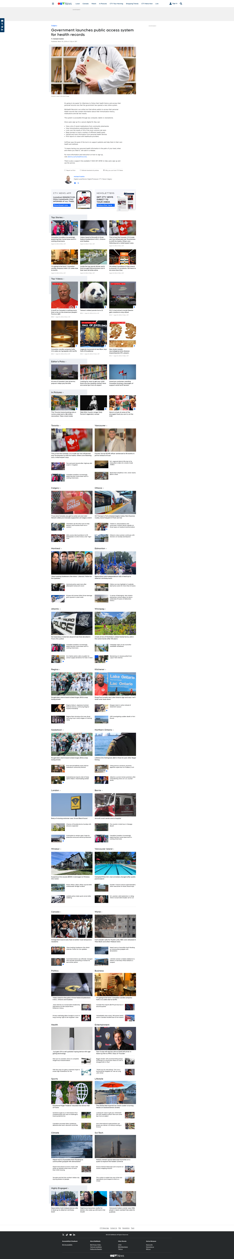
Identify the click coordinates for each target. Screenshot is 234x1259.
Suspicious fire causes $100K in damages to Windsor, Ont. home (70, 878)
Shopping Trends (132, 4)
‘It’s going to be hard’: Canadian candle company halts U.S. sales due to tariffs (64, 268)
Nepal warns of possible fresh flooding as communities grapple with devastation (122, 949)
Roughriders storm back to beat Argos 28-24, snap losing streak (69, 698)
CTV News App (104, 1228)
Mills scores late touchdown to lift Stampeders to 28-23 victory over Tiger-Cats (79, 536)
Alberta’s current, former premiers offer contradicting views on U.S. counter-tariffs (123, 778)
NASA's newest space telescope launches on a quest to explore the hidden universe (113, 1160)
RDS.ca (148, 1249)
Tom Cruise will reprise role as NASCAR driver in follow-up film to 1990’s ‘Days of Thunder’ (113, 1052)
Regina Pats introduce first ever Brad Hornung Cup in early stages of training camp (79, 718)
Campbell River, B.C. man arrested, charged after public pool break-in (115, 878)
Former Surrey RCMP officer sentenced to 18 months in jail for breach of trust (114, 454)
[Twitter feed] (63, 1235)
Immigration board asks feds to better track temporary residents (71, 941)
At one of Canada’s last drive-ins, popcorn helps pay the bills (63, 382)
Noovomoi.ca (150, 1247)
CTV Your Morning (116, 4)
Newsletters (126, 1228)
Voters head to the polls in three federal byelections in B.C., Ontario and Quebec (92, 239)
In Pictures (103, 4)
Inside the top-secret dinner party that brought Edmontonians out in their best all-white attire (92, 268)
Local (78, 4)
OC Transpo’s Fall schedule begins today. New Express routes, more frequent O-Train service (115, 517)
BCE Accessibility (67, 1245)
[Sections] (53, 3)
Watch (93, 4)
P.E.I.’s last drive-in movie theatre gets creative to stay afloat (121, 311)
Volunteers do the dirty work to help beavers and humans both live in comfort (77, 525)
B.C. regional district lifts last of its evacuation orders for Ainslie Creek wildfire (121, 463)
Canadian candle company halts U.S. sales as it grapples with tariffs (64, 350)
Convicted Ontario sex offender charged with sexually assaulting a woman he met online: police (79, 960)
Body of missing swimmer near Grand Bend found (69, 818)
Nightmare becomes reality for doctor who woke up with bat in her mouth (92, 1210)
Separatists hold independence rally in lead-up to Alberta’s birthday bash (113, 577)
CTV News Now (147, 4)
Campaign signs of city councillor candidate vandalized (120, 645)
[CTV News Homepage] (65, 4)
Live (156, 4)
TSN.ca (120, 1249)
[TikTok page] (67, 1235)
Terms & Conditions (96, 1247)
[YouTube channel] (70, 1235)
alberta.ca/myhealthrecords (77, 157)
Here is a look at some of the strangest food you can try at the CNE (121, 414)
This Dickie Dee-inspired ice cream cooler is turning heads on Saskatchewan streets (114, 1106)
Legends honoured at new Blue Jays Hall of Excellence (93, 350)
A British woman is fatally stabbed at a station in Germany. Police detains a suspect (122, 960)
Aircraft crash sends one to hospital (108, 818)
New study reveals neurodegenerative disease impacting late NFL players (119, 351)
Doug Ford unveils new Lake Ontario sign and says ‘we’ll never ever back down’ (115, 698)
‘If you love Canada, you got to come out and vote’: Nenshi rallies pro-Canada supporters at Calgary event (71, 517)
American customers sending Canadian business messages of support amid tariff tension (121, 383)
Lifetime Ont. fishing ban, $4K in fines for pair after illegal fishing (115, 759)
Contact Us (113, 1228)
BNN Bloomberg (123, 1247)
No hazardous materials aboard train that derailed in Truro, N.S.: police (70, 638)
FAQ (119, 1228)
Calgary (54, 26)
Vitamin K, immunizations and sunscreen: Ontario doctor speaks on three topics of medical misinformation (122, 525)
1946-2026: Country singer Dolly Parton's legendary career (91, 413)
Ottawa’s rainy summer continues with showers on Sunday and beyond (122, 535)
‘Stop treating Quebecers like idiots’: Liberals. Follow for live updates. (71, 577)
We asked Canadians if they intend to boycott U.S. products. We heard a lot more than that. (122, 268)
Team (132, 1228)
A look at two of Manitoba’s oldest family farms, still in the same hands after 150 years (114, 638)
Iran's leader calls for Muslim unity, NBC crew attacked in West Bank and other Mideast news (115, 941)
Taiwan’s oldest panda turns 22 (91, 310)
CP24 (119, 1245)
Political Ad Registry (96, 1249)
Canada (86, 4)
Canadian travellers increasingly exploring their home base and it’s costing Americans (63, 239)
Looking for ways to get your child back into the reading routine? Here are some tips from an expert (93, 383)
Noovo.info (149, 1245)
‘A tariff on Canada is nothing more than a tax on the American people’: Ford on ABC (64, 312)
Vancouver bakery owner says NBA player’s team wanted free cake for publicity (122, 1210)
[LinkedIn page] (74, 1235)
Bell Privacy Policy (95, 1245)
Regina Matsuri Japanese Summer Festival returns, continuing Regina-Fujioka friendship (77, 706)
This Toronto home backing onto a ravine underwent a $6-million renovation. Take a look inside (63, 414)
